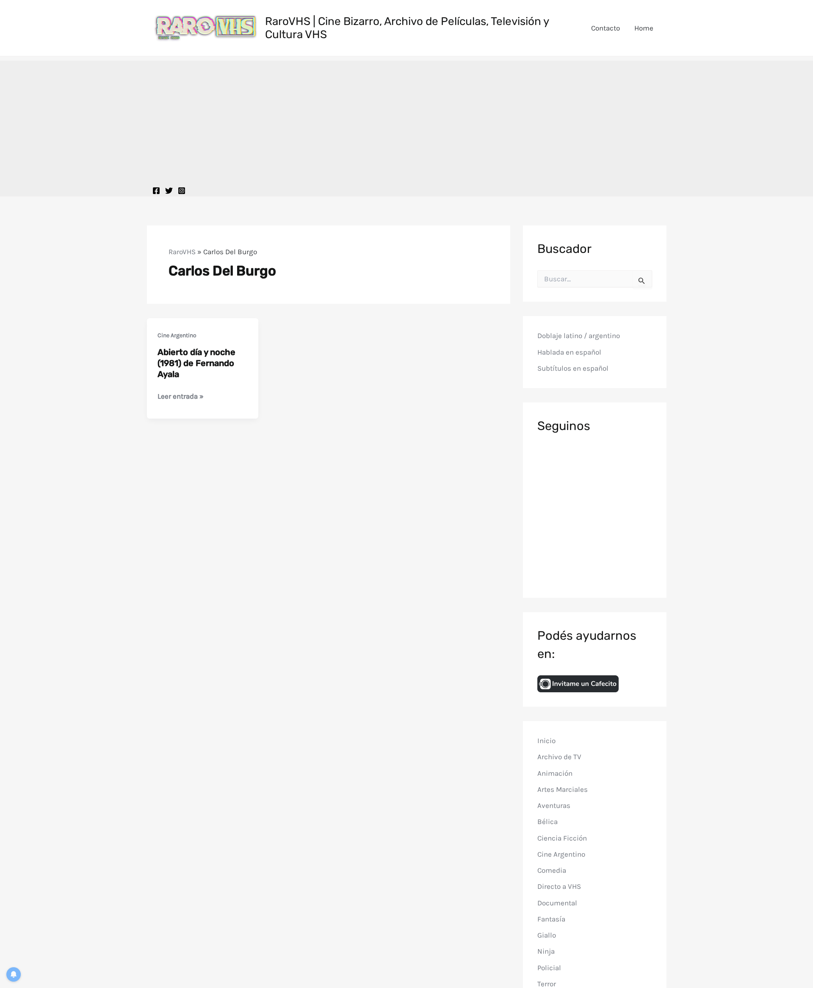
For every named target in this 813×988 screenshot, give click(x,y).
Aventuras (553, 805)
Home (643, 28)
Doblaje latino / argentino (578, 335)
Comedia (551, 870)
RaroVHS (182, 251)
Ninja (546, 951)
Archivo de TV (559, 756)
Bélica (547, 821)
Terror (546, 984)
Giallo (546, 935)
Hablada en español (569, 352)
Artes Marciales (562, 789)
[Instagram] (181, 190)
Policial (549, 967)
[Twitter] (169, 190)
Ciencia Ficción (562, 838)
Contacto (605, 28)
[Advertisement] (406, 120)
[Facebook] (156, 190)
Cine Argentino (177, 335)
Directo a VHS (559, 886)
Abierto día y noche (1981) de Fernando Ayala (196, 363)
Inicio (546, 740)
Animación (554, 773)
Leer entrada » (181, 396)
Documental (557, 903)
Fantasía (551, 919)
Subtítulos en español (572, 368)
